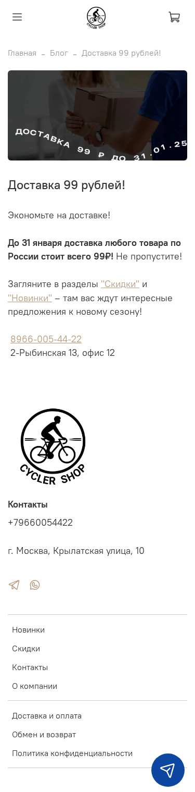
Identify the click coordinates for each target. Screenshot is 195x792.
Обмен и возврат (44, 734)
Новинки (28, 629)
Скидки (26, 648)
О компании (34, 685)
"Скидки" (120, 284)
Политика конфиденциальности (72, 753)
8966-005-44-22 (46, 339)
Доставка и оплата (47, 715)
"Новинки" (30, 298)
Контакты (30, 667)
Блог (59, 52)
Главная (22, 52)
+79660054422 (40, 522)
